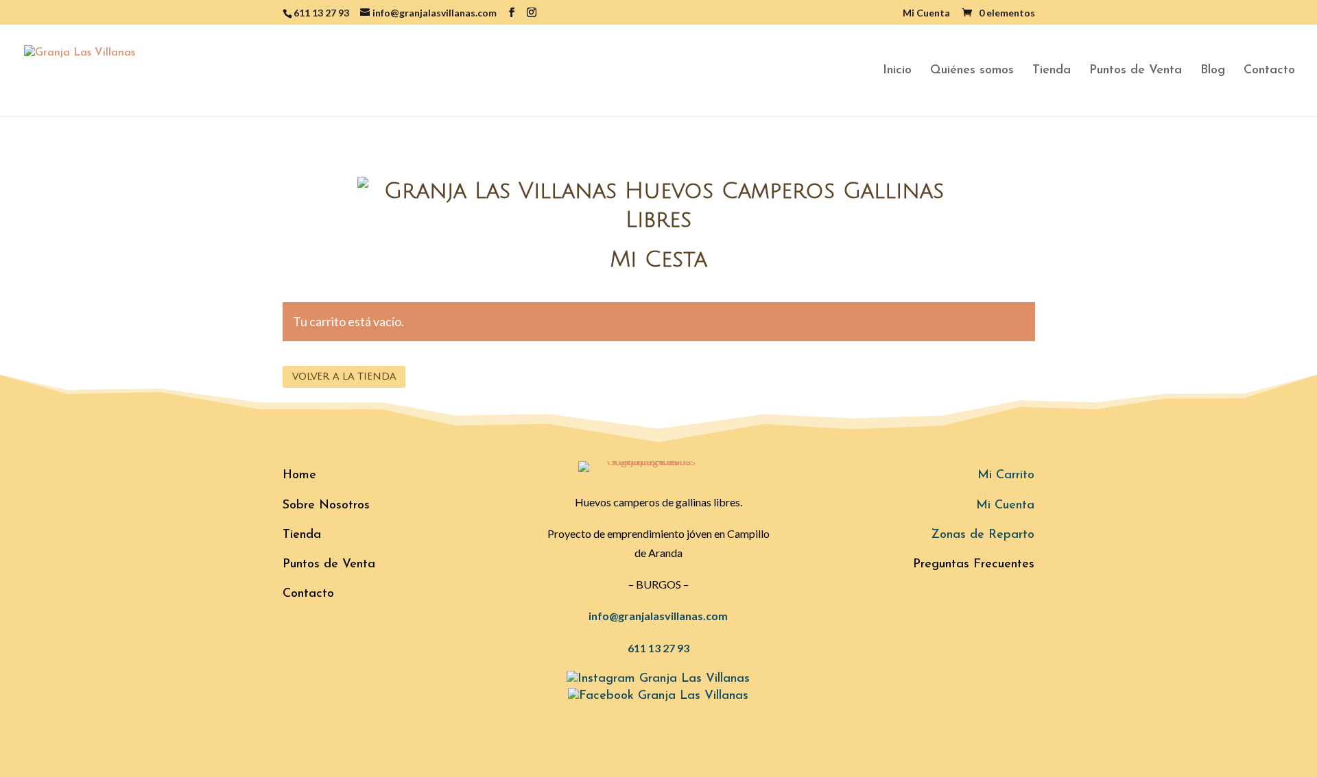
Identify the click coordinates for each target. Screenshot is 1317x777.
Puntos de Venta (1135, 71)
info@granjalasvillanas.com (658, 615)
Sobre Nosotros (326, 506)
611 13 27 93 (658, 647)
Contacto (1269, 71)
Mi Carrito (1005, 475)
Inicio (897, 71)
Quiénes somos (972, 71)
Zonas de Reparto (982, 535)
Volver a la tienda (344, 376)
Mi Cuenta (926, 13)
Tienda (1051, 71)
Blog (1212, 71)
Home (299, 475)
